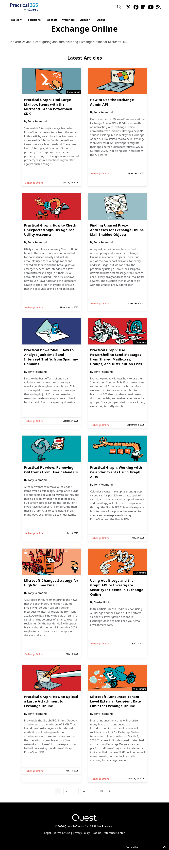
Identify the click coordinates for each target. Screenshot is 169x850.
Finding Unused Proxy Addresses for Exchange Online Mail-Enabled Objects (117, 230)
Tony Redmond (37, 121)
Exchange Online (34, 182)
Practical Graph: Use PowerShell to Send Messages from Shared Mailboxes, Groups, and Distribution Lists (116, 357)
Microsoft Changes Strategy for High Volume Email (51, 582)
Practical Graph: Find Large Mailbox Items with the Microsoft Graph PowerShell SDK (48, 107)
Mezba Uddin (102, 602)
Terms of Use (62, 833)
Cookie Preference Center (109, 833)
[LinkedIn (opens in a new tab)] (143, 7)
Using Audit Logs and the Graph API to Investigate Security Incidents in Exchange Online (116, 587)
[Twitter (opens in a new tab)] (128, 7)
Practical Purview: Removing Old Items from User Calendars (51, 469)
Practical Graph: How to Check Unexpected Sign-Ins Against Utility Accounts (50, 230)
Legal (47, 833)
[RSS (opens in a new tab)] (158, 7)
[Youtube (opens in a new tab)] (151, 7)
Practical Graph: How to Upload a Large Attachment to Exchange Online (51, 701)
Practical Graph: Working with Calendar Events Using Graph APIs (116, 472)
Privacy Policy (81, 833)
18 (101, 791)
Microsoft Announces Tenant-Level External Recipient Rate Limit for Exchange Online (115, 701)
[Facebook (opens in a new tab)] (136, 7)
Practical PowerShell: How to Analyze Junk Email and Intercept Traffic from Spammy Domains (51, 357)
